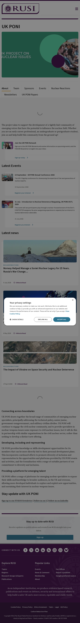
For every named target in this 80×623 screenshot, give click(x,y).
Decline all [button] (43, 319)
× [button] (72, 300)
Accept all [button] (61, 319)
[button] (16, 319)
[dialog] (40, 311)
